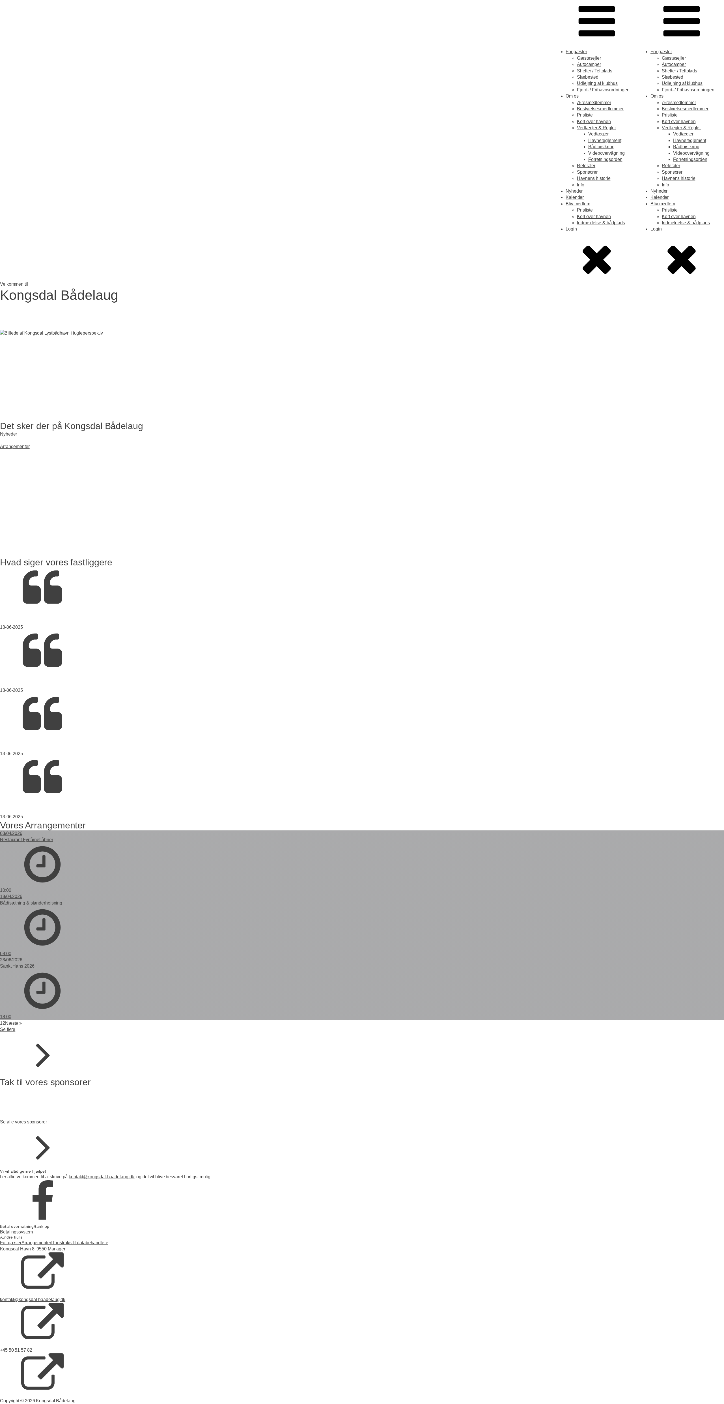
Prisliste (585, 115)
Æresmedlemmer (594, 102)
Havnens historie (593, 178)
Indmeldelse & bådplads (601, 222)
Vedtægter (598, 134)
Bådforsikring (601, 146)
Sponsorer (587, 172)
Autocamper (589, 64)
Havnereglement (604, 140)
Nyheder (574, 191)
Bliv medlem (578, 203)
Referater (586, 165)
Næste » (13, 1023)
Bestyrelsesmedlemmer (600, 108)
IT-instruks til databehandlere (79, 1242)
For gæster (576, 51)
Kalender (575, 197)
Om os (572, 96)
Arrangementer (36, 1242)
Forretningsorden (605, 159)
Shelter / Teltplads (594, 70)
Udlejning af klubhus (597, 83)
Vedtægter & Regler (596, 127)
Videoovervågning (606, 153)
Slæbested (587, 77)
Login (571, 229)
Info (580, 184)
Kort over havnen (594, 121)
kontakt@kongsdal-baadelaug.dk (101, 1176)
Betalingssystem (16, 1231)
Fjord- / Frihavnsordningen (603, 89)
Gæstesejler (589, 58)
